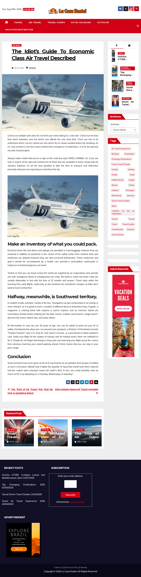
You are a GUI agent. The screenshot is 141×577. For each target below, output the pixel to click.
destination (129, 154)
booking (115, 154)
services (130, 195)
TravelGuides (117, 229)
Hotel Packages (81, 22)
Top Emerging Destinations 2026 (127, 76)
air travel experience (121, 149)
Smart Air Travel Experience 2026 (128, 106)
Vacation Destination (19, 29)
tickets (115, 219)
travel (114, 224)
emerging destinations (121, 159)
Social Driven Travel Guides (130, 91)
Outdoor (103, 22)
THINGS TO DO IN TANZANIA (123, 212)
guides (115, 169)
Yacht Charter (118, 235)
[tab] (117, 46)
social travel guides (121, 201)
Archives (115, 124)
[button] (138, 26)
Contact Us (58, 567)
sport (114, 206)
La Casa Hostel (77, 502)
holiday (131, 169)
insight (131, 180)
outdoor (115, 190)
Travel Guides (56, 22)
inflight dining (118, 180)
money (115, 185)
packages (130, 190)
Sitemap (83, 567)
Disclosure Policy (72, 567)
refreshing (116, 195)
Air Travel (35, 22)
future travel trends (121, 164)
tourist (131, 219)
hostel (114, 175)
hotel (132, 175)
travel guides (128, 224)
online (131, 185)
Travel (18, 22)
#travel (32, 68)
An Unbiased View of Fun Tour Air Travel (53, 437)
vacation (130, 229)
